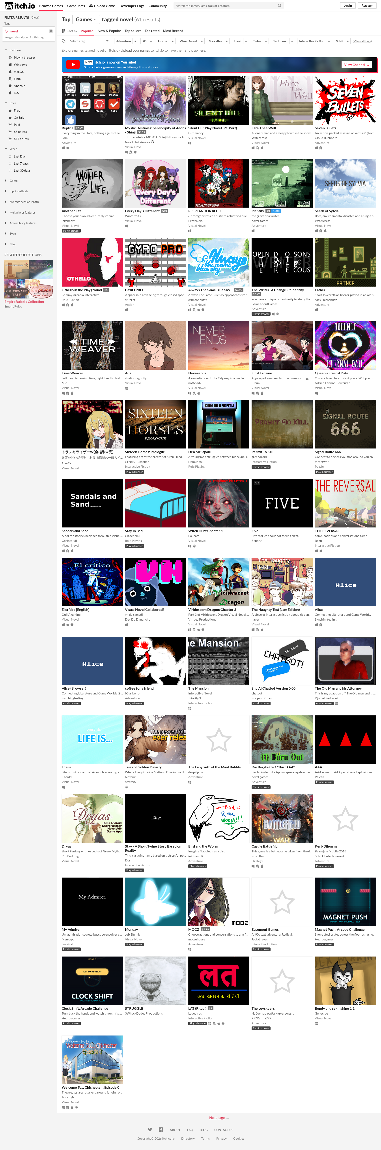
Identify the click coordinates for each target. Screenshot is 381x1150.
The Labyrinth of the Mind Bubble (214, 767)
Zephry (256, 540)
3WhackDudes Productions (144, 1013)
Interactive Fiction (311, 41)
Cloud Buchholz (326, 138)
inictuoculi (195, 856)
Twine (257, 41)
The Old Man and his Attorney (338, 688)
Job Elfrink (132, 934)
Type (13, 233)
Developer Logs (132, 6)
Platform (15, 50)
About (175, 1130)
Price (13, 103)
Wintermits (133, 216)
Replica (67, 128)
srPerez (130, 300)
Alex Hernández (326, 300)
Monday (131, 929)
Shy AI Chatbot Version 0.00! (274, 688)
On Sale (19, 117)
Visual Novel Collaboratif (144, 609)
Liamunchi (195, 461)
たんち (66, 463)
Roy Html (258, 856)
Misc (13, 244)
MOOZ (193, 929)
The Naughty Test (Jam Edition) (276, 609)
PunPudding (70, 856)
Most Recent (173, 30)
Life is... (67, 767)
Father (320, 290)
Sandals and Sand (75, 531)
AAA (318, 767)
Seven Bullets (325, 128)
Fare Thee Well (264, 128)
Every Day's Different (142, 211)
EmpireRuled (13, 306)
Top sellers (133, 30)
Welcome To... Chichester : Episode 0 (90, 1087)
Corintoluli (69, 540)
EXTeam (193, 536)
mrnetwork (322, 461)
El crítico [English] (75, 609)
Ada (128, 373)
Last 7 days (21, 163)
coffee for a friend (139, 688)
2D (144, 41)
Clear (35, 17)
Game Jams (76, 6)
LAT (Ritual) (197, 1008)
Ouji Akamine (71, 614)
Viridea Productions (202, 619)
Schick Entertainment (329, 856)
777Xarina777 (261, 1018)
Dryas (66, 846)
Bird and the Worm (203, 846)
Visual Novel (188, 41)
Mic (64, 383)
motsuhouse (196, 939)
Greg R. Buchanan (137, 461)
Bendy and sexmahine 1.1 (335, 1008)
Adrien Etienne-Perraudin (332, 383)
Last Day (20, 156)
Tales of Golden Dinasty (143, 767)
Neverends (197, 373)
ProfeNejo (195, 221)
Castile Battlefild (265, 846)
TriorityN (194, 698)
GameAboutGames (264, 304)
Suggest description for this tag (24, 37)
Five (255, 531)
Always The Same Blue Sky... (210, 290)
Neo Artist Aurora (137, 142)
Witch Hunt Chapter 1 (205, 531)
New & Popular (109, 30)
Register (367, 5)
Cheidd (67, 777)
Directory (188, 1138)
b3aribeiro (132, 693)
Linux (17, 79)
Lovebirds (195, 1013)
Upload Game (104, 6)
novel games (260, 221)
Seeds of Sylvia (326, 211)
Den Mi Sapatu (199, 452)
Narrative (215, 41)
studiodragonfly (136, 378)
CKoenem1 (132, 536)
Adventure (123, 41)
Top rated (152, 30)
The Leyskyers (263, 1008)
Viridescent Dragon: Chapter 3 (212, 609)
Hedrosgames (324, 939)
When (13, 149)
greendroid (259, 457)
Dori (128, 860)
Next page (217, 1117)
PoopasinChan (262, 698)
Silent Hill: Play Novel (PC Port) (212, 128)
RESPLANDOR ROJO (204, 211)
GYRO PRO (134, 290)
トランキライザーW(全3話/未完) (87, 452)
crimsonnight (197, 300)
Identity (258, 211)
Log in (348, 5)
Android (19, 86)
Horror (163, 41)
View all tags (362, 41)
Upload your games (135, 50)
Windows (20, 64)
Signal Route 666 (328, 452)
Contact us (223, 1130)
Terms (205, 1138)
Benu (318, 540)
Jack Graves (260, 939)
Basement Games (265, 929)
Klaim (256, 383)
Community (158, 6)
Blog (204, 1130)
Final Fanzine (262, 373)
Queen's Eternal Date (331, 373)
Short (237, 41)
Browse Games (51, 6)
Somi (65, 138)
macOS (19, 71)
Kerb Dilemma (326, 846)
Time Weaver (72, 373)
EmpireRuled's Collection (24, 301)
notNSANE (195, 383)
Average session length (24, 202)
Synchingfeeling (325, 619)
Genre (14, 180)
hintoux (130, 777)
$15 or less (21, 139)
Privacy (221, 1138)
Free (17, 110)
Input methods (19, 191)
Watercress (259, 138)
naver (255, 619)
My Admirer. (72, 929)
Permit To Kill (262, 452)
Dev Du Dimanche (137, 619)
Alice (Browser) (74, 688)
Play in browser (24, 57)
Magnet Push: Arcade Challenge (340, 929)
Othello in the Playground (82, 290)
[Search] (279, 5)
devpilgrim (195, 772)
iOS (16, 93)
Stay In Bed (134, 531)
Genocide (321, 1013)
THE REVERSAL (327, 531)
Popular (87, 31)
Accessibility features (23, 223)
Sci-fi (339, 41)
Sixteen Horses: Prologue (145, 452)
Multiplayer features (22, 212)
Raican (319, 777)
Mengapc (68, 939)
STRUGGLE (134, 1008)
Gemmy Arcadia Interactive (80, 295)
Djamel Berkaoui (326, 698)
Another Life (72, 211)
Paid (17, 124)
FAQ (190, 1130)
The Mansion (198, 688)
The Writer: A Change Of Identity (278, 290)
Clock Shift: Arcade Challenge (85, 1008)
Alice (319, 609)
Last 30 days (22, 170)
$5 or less (20, 131)
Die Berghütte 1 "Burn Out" (273, 767)
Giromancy (196, 133)
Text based (280, 41)
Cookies (238, 1138)
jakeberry (68, 221)
